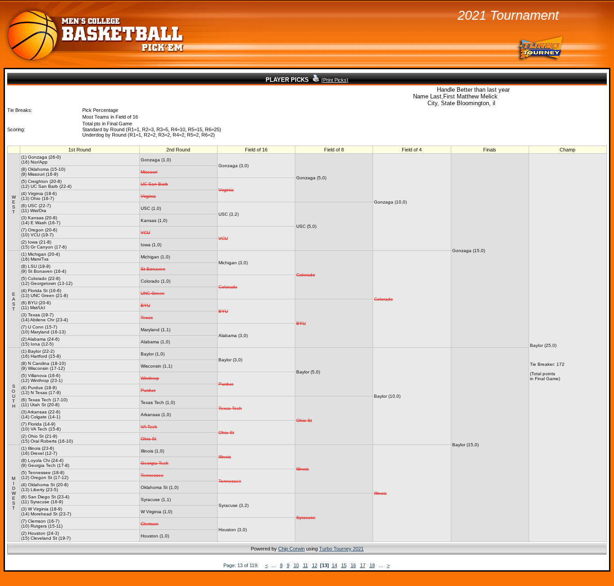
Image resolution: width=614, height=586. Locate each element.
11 (305, 565)
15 (344, 565)
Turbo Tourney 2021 (341, 548)
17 (362, 565)
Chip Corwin (291, 548)
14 (334, 565)
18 (372, 565)
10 (296, 565)
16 (353, 565)
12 (314, 565)
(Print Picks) (334, 80)
